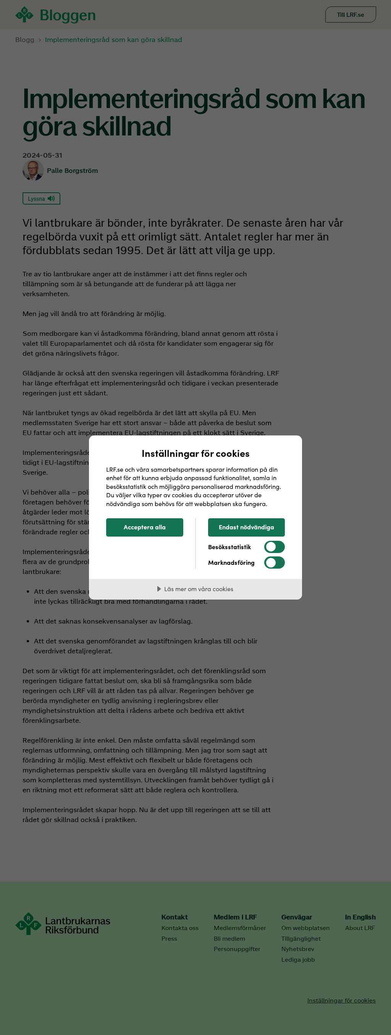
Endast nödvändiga (246, 526)
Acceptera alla (145, 526)
